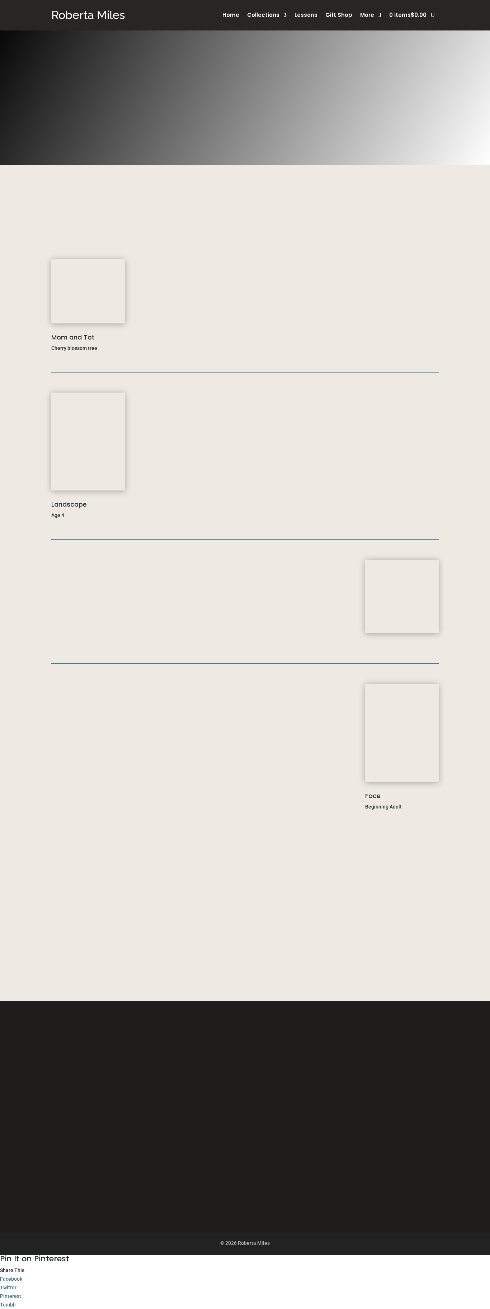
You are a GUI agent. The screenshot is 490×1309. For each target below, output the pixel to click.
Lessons (306, 16)
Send (126, 1181)
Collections (263, 16)
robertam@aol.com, (335, 204)
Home (230, 16)
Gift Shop (338, 16)
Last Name (122, 1103)
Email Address (126, 1119)
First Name (123, 1087)
